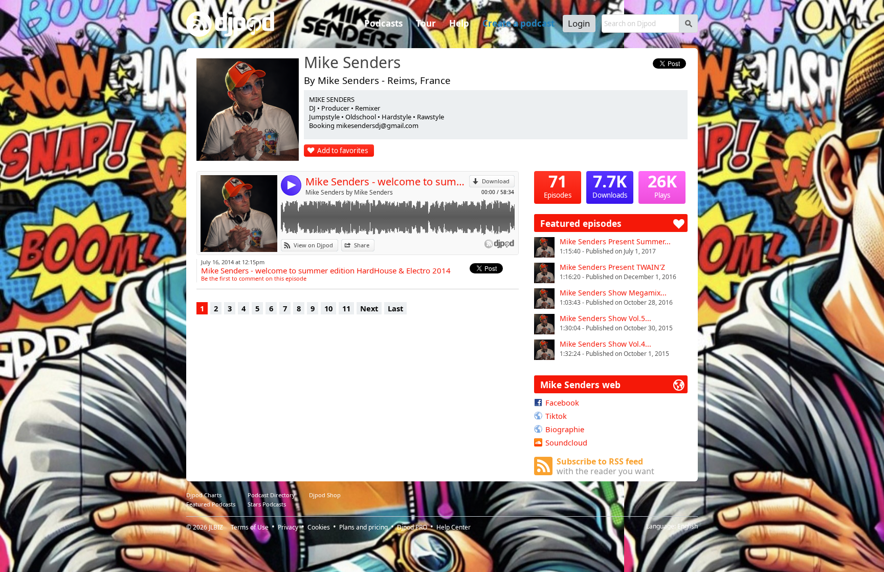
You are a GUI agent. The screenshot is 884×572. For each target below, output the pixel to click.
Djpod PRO (412, 527)
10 (328, 308)
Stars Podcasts (267, 504)
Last (395, 308)
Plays (662, 185)
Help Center (453, 527)
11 (346, 308)
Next (369, 308)
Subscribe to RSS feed (605, 466)
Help (459, 23)
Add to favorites (342, 150)
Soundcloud (566, 442)
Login (579, 23)
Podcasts (383, 23)
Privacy (288, 527)
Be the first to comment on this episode (253, 278)
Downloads (609, 185)
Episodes (557, 185)
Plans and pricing (363, 527)
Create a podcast (518, 23)
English (687, 526)
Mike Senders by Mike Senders (349, 192)
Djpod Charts (204, 495)
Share (361, 245)
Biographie (564, 429)
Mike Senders (352, 63)
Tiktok (556, 416)
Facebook (562, 402)
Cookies (318, 527)
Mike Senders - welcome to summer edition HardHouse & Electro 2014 (387, 181)
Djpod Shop (325, 495)
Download (496, 181)
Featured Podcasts (210, 504)
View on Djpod (313, 245)
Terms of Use (250, 527)
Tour (426, 23)
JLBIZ (216, 527)
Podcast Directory (271, 495)
